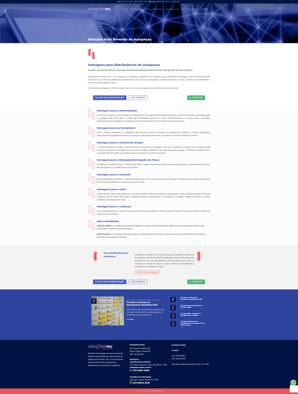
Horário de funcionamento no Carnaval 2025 (191, 306)
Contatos (193, 9)
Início (125, 9)
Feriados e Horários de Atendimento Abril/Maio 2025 (141, 303)
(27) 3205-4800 (127, 1)
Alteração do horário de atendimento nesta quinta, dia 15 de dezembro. (193, 323)
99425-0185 (176, 1)
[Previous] (9, 264)
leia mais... (131, 319)
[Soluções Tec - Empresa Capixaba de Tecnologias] (99, 9)
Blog (184, 9)
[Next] (289, 264)
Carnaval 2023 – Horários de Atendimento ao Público (191, 314)
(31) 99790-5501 (164, 1)
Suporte (204, 9)
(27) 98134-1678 (142, 1)
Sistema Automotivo (154, 9)
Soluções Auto (172, 9)
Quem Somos (136, 9)
